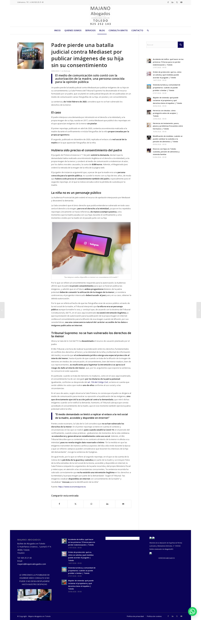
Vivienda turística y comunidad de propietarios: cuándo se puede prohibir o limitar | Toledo (166, 87)
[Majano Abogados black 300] (100, 16)
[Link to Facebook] (168, 2)
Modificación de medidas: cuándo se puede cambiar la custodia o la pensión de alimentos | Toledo (167, 139)
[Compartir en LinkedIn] (107, 504)
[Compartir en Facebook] (59, 504)
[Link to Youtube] (181, 2)
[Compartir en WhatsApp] (91, 504)
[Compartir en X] (75, 504)
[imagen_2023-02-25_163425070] (30, 55)
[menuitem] (57, 30)
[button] (192, 611)
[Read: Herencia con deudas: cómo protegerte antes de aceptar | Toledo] (149, 112)
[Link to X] (177, 2)
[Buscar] (147, 30)
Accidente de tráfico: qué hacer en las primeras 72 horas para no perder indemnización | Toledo (168, 62)
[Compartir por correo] (123, 504)
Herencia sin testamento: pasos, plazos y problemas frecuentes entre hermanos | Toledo (168, 126)
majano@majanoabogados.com (31, 564)
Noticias (67, 71)
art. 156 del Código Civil (98, 382)
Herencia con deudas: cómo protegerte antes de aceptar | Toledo (165, 113)
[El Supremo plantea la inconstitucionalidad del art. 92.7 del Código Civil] (2, 310)
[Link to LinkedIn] (172, 2)
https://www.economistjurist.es (72, 486)
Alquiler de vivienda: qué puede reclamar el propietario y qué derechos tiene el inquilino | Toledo (167, 100)
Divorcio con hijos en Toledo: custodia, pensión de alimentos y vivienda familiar (166, 152)
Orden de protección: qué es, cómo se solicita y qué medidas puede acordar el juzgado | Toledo (167, 75)
